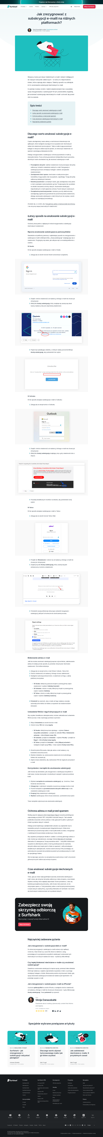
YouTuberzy (70, 1085)
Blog (11, 1048)
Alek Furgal (43, 1062)
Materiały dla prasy (57, 1092)
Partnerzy (70, 1083)
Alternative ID (25, 1085)
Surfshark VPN (26, 1083)
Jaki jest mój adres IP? (88, 1085)
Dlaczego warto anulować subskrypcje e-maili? (47, 110)
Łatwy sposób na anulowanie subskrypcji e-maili (47, 113)
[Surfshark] (12, 6)
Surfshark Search (26, 1092)
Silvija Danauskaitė (37, 29)
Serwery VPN (40, 1091)
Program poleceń (71, 1092)
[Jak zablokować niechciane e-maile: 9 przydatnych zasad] (82, 1038)
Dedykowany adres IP (42, 1093)
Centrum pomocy (87, 1102)
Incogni (24, 1102)
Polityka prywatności (77, 1133)
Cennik (31, 6)
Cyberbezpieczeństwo (52, 29)
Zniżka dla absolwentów (73, 1090)
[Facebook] (53, 1011)
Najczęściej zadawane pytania (41, 122)
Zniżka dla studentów (72, 1087)
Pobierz (37, 6)
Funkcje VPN (40, 1085)
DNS (84, 1083)
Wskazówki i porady (20, 1048)
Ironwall (24, 1104)
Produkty (23, 6)
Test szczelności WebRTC (89, 1092)
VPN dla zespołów (53, 6)
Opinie (39, 1096)
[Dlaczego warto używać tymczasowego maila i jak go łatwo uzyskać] (51, 1038)
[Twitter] (58, 1011)
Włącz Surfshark (25, 924)
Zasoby (43, 6)
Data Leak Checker (87, 1095)
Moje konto (77, 6)
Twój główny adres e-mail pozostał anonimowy (60, 204)
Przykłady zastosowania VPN (43, 1088)
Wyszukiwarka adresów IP (88, 1087)
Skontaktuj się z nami (57, 1103)
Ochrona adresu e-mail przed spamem (44, 116)
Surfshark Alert (26, 1087)
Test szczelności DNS (88, 1090)
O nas (54, 1090)
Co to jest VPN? (41, 1083)
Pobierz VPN (40, 1098)
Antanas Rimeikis (14, 1062)
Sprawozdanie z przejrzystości (56, 1100)
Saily (24, 1107)
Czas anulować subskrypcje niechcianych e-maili (47, 119)
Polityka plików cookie (66, 1133)
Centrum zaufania (56, 1095)
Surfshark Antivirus (27, 1090)
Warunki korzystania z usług (89, 1133)
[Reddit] (60, 1011)
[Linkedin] (55, 1011)
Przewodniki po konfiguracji (89, 1104)
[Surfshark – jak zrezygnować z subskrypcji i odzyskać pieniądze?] (21, 1038)
